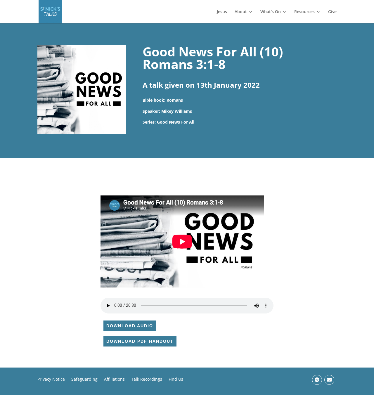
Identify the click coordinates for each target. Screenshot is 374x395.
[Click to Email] (329, 380)
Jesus (222, 12)
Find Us (176, 379)
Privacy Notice (51, 379)
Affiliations (114, 379)
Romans (175, 100)
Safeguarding (84, 379)
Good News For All (175, 122)
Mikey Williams (176, 111)
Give (332, 12)
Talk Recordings (146, 379)
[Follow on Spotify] (317, 380)
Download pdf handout (140, 341)
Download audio (129, 325)
